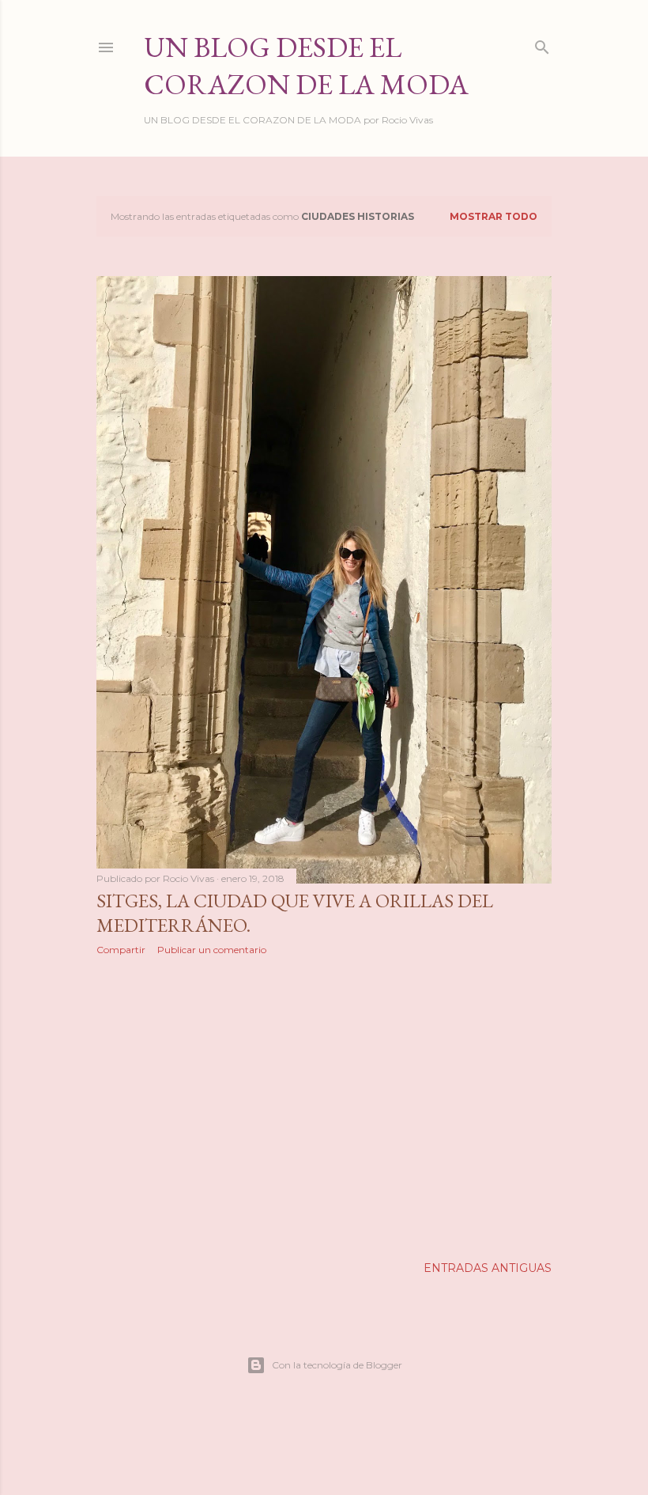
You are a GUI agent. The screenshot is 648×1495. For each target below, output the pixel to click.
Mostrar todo (493, 216)
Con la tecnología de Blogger (337, 1365)
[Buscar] (542, 43)
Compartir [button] (120, 950)
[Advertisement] (324, 1106)
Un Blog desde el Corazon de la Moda (306, 65)
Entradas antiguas (488, 1268)
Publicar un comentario (211, 950)
